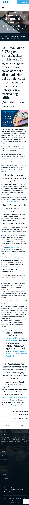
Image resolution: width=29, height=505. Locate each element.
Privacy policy (4, 474)
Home (3, 36)
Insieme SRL (16, 502)
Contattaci (24, 2)
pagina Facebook (19, 405)
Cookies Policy (4, 478)
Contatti (3, 463)
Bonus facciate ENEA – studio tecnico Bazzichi (16, 353)
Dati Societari (4, 470)
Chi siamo (3, 459)
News (7, 36)
